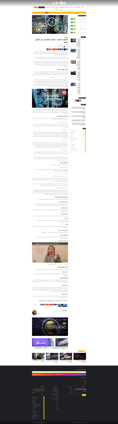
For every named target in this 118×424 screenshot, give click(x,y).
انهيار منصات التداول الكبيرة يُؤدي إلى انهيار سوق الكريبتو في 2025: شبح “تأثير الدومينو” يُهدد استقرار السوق (78, 43)
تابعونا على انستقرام (59, 374)
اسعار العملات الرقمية (73, 139)
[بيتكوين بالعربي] (59, 3)
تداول (71, 22)
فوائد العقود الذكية (42, 300)
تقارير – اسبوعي (72, 147)
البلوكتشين (52, 7)
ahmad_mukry (64, 310)
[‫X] (38, 313)
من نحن (41, 12)
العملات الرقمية (47, 7)
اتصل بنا (38, 12)
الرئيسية (82, 7)
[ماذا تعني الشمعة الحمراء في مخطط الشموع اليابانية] (80, 356)
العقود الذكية (57, 300)
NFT (57, 393)
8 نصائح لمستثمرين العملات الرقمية (58, 173)
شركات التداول (71, 7)
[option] (50, 326)
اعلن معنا (34, 12)
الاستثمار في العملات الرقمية (64, 7)
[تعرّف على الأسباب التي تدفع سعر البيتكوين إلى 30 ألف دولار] (66, 356)
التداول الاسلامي (72, 144)
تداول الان (35, 7)
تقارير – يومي (72, 135)
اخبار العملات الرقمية (77, 7)
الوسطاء (57, 400)
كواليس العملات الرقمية (35, 415)
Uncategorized (34, 412)
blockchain (46, 110)
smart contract (64, 300)
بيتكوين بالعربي (36, 422)
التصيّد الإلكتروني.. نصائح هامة (60, 77)
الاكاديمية (57, 7)
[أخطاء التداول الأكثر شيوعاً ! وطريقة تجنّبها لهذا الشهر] (38, 356)
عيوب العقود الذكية (50, 300)
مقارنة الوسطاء (41, 7)
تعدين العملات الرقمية (73, 150)
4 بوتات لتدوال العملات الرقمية (59, 264)
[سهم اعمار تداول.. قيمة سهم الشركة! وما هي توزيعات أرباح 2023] (52, 356)
